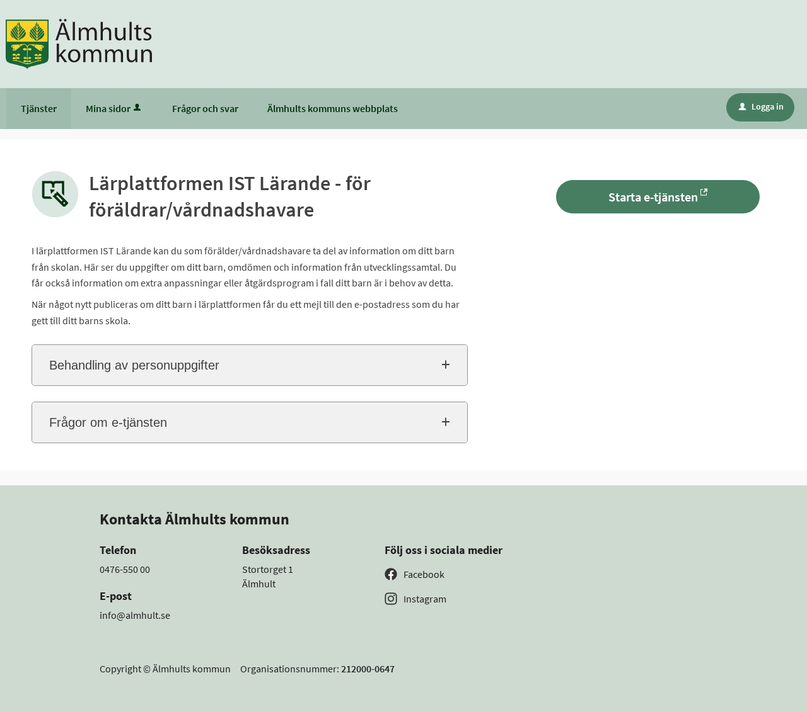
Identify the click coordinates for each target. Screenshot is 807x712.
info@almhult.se (135, 615)
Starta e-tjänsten (653, 197)
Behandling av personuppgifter (134, 365)
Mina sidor (108, 108)
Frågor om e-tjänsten (108, 422)
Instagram (425, 598)
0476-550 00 (125, 569)
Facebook (424, 574)
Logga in (761, 106)
